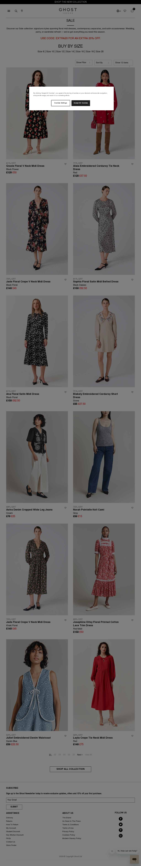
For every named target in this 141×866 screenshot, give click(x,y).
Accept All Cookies (81, 103)
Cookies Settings (60, 103)
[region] (71, 98)
